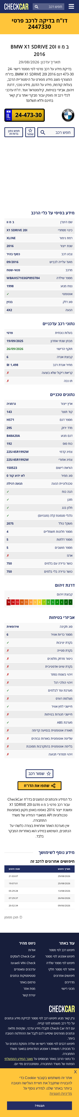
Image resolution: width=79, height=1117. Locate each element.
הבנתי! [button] (39, 1105)
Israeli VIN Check (23, 963)
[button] (72, 6)
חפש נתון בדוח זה (14, 132)
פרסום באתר (27, 982)
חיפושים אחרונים (64, 975)
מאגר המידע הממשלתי (18, 1059)
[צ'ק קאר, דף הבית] (16, 6)
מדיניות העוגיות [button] (61, 1093)
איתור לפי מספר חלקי (61, 969)
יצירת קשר (28, 995)
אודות (31, 950)
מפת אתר (29, 988)
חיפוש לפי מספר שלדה (60, 963)
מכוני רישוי (68, 988)
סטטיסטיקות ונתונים (22, 975)
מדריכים (70, 982)
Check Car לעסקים (22, 956)
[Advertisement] (39, 172)
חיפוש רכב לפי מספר (62, 950)
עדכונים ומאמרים (24, 969)
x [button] (75, 1071)
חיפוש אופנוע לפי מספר (60, 956)
